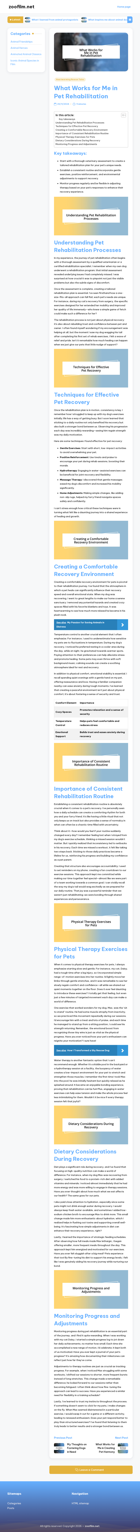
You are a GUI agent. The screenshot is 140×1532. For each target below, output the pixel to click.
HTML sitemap (80, 1503)
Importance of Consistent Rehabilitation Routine (82, 133)
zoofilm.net (21, 7)
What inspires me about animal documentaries (84, 19)
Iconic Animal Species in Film (25, 62)
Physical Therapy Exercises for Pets (75, 137)
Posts (10, 1508)
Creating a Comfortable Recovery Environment (82, 129)
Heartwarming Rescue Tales (70, 79)
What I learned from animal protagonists (24, 19)
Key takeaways (67, 119)
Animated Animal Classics (26, 54)
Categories (14, 1503)
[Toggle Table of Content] (122, 115)
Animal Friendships (22, 41)
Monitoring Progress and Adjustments (76, 144)
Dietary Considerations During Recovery (78, 140)
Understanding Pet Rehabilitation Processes (80, 122)
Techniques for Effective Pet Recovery (77, 126)
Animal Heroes (19, 47)
